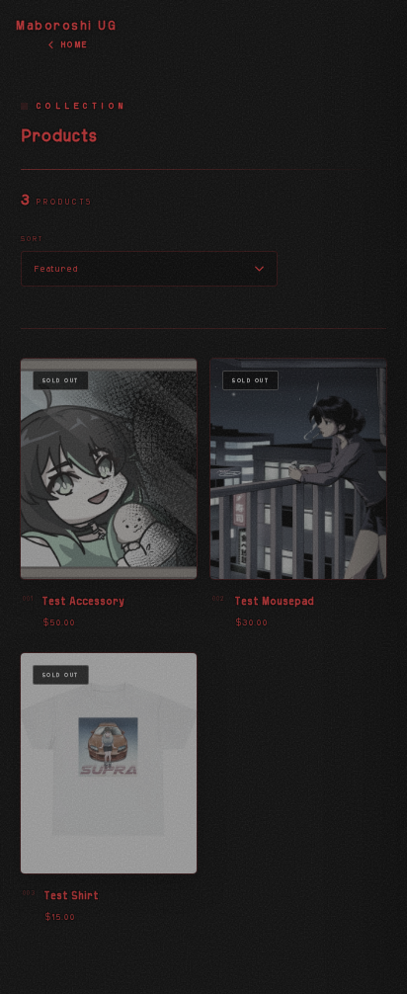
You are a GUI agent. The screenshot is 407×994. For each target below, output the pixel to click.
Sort (32, 238)
